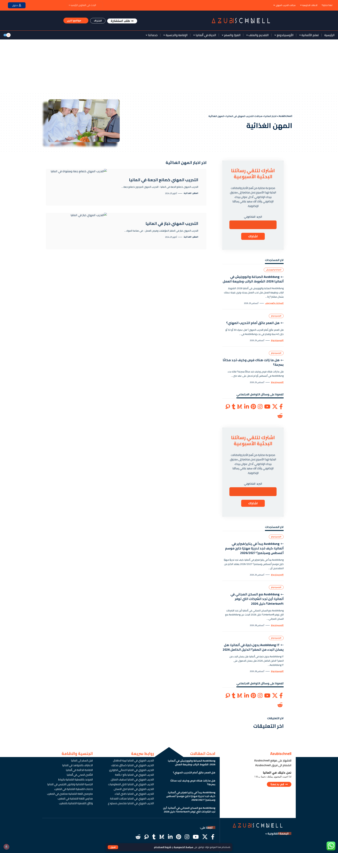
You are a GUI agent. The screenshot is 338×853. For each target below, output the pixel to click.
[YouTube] (267, 406)
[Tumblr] (233, 406)
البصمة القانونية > (277, 833)
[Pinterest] (253, 406)
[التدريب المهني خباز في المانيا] (76, 231)
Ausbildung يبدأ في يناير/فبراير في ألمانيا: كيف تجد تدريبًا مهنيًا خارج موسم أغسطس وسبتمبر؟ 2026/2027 (254, 548)
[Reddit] (280, 416)
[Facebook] (281, 406)
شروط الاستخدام (162, 847)
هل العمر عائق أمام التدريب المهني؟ (253, 323)
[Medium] (239, 406)
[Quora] (227, 406)
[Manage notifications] (6, 846)
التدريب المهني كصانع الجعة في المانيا (163, 179)
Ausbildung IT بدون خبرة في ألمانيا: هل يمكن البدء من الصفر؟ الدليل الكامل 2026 (253, 647)
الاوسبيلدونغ (276, 315)
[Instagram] (260, 406)
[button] (113, 847)
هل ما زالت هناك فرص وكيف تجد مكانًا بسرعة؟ (253, 362)
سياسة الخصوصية (183, 847)
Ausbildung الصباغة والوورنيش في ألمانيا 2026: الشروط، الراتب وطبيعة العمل (253, 279)
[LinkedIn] (246, 406)
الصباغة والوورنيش (273, 269)
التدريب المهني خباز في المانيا (172, 223)
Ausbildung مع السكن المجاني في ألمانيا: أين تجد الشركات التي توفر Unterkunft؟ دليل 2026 (257, 598)
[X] (274, 406)
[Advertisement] (169, 66)
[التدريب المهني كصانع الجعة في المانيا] (76, 187)
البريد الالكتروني (253, 216)
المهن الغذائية (191, 193)
